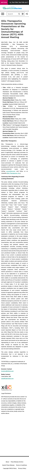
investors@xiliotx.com (7, 371)
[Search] (19, 14)
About (7, 462)
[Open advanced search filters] (22, 14)
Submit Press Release (8, 465)
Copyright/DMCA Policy (10, 468)
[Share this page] (27, 13)
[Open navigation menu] (2, 13)
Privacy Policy (22, 468)
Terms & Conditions (21, 465)
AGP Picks (4, 2)
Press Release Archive (17, 462)
